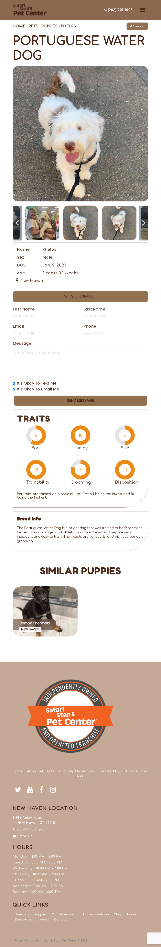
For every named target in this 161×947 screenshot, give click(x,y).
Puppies (49, 26)
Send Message (80, 400)
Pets (33, 26)
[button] (142, 10)
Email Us (24, 836)
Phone (89, 326)
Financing (135, 914)
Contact (60, 919)
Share (137, 26)
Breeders (22, 914)
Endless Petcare (96, 914)
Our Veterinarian (65, 914)
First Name (24, 309)
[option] (80, 134)
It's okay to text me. (37, 383)
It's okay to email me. (38, 389)
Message (22, 343)
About (45, 919)
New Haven (31, 280)
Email (18, 326)
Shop (118, 914)
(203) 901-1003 (82, 296)
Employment (25, 919)
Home (19, 26)
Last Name (94, 309)
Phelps (68, 26)
